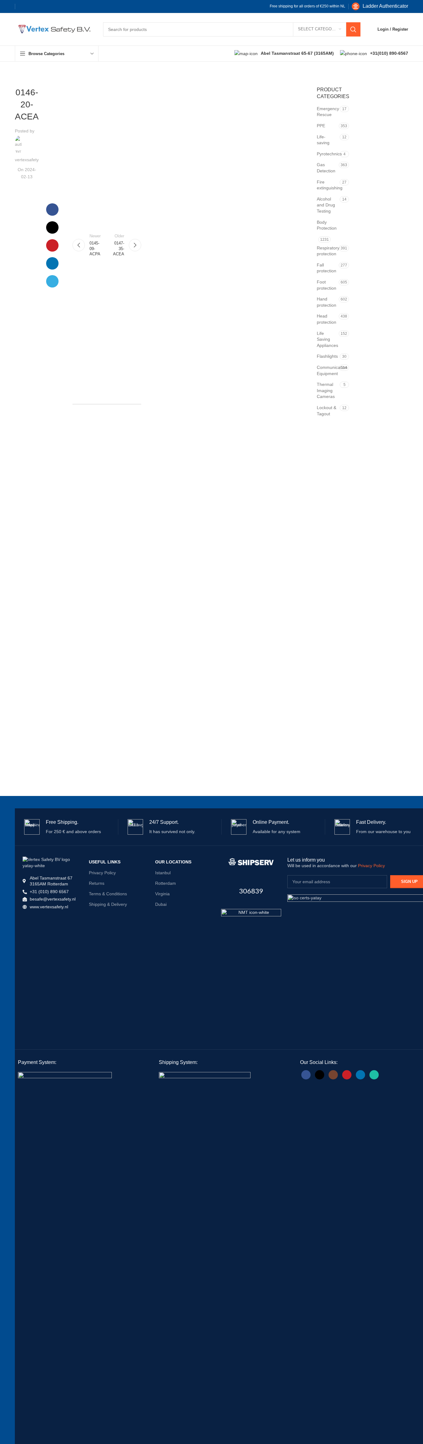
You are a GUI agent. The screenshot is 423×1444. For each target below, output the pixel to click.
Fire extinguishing (327, 185)
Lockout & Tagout (326, 410)
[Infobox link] (380, 6)
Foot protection (326, 285)
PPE (321, 125)
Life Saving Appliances (327, 339)
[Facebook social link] (23, 6)
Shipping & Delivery (108, 904)
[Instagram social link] (333, 1074)
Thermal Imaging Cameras (326, 390)
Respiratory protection (327, 251)
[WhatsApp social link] (374, 1074)
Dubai (161, 904)
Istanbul (163, 872)
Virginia (162, 893)
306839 (251, 891)
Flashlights (327, 356)
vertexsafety (27, 159)
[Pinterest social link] (43, 6)
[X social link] (33, 6)
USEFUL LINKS (104, 861)
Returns (96, 883)
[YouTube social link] (346, 1074)
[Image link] (251, 938)
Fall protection (326, 268)
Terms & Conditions (108, 893)
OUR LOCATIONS (173, 861)
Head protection (326, 319)
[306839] (251, 862)
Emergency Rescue (327, 111)
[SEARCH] (353, 29)
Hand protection (326, 302)
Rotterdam (165, 883)
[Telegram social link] (63, 6)
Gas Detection (326, 167)
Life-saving (323, 139)
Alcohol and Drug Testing (326, 205)
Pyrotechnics (327, 153)
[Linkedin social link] (53, 6)
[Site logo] (53, 28)
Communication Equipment (327, 370)
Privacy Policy (102, 872)
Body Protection (327, 225)
